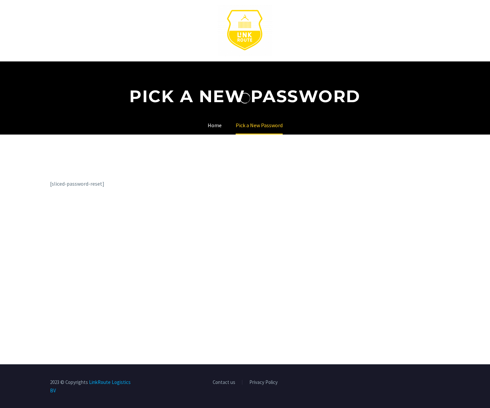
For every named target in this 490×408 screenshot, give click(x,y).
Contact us (224, 382)
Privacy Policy (263, 382)
